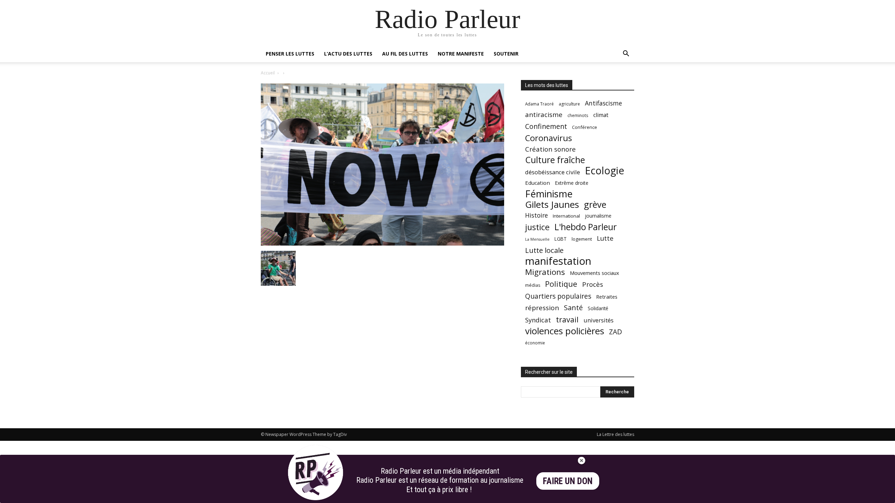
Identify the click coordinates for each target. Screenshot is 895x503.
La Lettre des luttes (615, 434)
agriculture (569, 104)
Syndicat (538, 319)
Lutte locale (544, 250)
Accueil (268, 73)
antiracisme (544, 114)
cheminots (577, 115)
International (566, 216)
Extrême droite (571, 183)
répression (542, 308)
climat (600, 115)
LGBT (560, 239)
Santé (573, 307)
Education (537, 182)
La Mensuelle (537, 239)
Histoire (536, 215)
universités (598, 320)
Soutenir (506, 53)
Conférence (584, 127)
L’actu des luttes (348, 53)
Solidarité (598, 308)
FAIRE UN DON (568, 481)
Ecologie (604, 170)
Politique (561, 283)
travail (567, 319)
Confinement (546, 126)
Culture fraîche (555, 159)
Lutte (605, 238)
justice (537, 227)
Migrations (545, 272)
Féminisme (549, 193)
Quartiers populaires (558, 296)
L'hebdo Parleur (585, 227)
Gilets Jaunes (552, 204)
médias (532, 285)
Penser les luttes (290, 53)
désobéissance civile (552, 172)
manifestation (558, 261)
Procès (592, 284)
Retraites (606, 296)
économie (535, 343)
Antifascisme (603, 103)
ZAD (615, 331)
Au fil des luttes (405, 53)
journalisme (598, 215)
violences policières (564, 331)
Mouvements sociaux (594, 272)
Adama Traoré (539, 104)
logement (582, 239)
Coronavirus (548, 138)
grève (595, 204)
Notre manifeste (461, 53)
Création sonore (550, 149)
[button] (625, 54)
